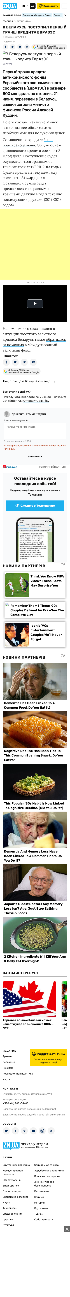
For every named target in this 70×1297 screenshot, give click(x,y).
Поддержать (50, 6)
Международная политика (13, 1172)
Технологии (10, 1208)
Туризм (38, 1213)
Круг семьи (41, 1208)
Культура (8, 1225)
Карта (6, 1079)
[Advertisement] (35, 244)
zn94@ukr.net (48, 1109)
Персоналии (42, 1191)
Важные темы (12, 15)
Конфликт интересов (47, 1176)
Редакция (9, 1062)
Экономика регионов (16, 1196)
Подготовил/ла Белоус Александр (26, 381)
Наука (6, 1202)
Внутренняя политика (16, 1165)
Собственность (43, 1219)
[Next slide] (64, 15)
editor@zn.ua (57, 1114)
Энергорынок (11, 1185)
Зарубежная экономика (49, 1170)
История (39, 1202)
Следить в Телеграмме (37, 505)
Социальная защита (46, 1165)
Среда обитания (12, 1213)
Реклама (8, 1067)
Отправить (35, 456)
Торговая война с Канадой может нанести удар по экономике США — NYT (28, 1024)
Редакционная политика (18, 1073)
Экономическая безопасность (44, 1183)
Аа (32, 6)
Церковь (8, 1219)
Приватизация (12, 1191)
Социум (39, 1197)
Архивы (7, 1056)
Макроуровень (11, 1180)
